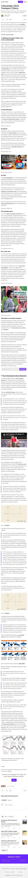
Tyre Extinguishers (8, 178)
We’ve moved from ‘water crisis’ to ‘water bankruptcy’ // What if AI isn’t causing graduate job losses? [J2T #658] (10, 843)
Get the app (20, 872)
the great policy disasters (7, 203)
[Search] (25, 816)
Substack (8, 875)
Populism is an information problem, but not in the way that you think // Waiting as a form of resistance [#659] (11, 824)
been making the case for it (19, 328)
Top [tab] (2, 816)
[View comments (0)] (7, 19)
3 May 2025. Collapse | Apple (9, 831)
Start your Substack (10, 872)
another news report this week (8, 191)
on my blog (22, 24)
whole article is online (8, 724)
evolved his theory (10, 392)
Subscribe (20, 1)
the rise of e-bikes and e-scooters (11, 119)
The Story (7, 525)
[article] (14, 824)
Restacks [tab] (10, 800)
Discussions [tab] (11, 816)
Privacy (13, 868)
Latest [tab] (6, 816)
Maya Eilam (22, 663)
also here (6, 329)
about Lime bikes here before (14, 214)
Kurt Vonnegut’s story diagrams (14, 376)
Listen (25, 15)
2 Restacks (13, 786)
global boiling (5, 69)
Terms (17, 868)
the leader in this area (17, 147)
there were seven (22, 464)
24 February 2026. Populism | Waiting (9, 821)
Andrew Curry (7, 15)
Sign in (25, 1)
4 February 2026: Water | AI (8, 841)
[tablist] (6, 800)
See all (3, 850)
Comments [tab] (4, 800)
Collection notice (22, 868)
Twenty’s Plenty (13, 133)
